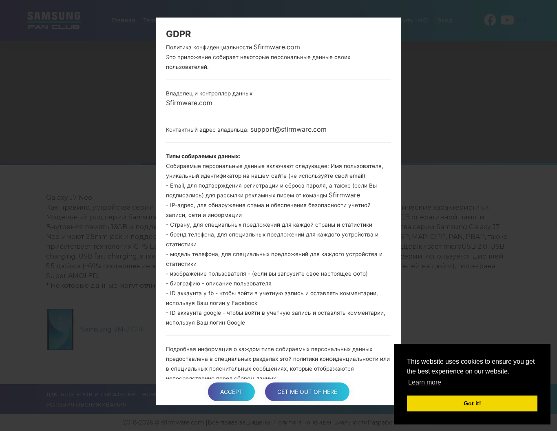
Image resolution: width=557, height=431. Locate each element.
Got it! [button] (472, 403)
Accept (231, 391)
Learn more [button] (424, 382)
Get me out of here (307, 391)
